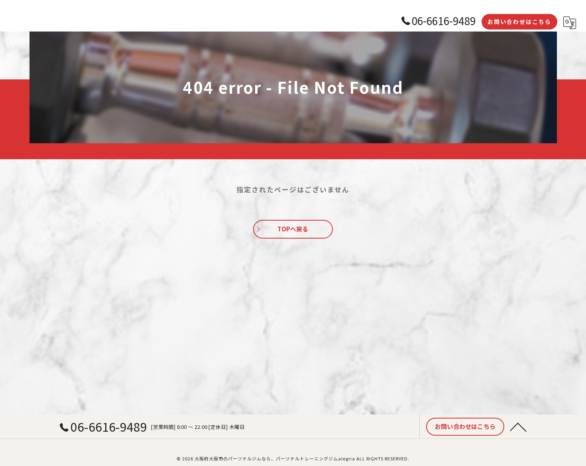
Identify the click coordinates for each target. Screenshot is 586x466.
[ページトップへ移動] (518, 426)
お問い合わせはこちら (519, 22)
